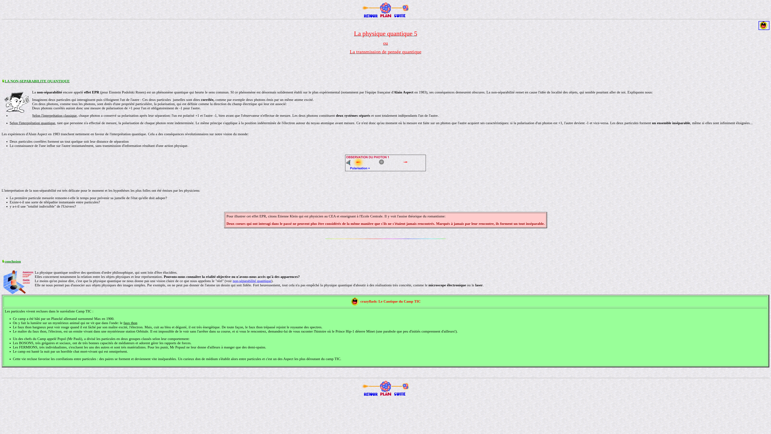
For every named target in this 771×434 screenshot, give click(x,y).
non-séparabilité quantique (252, 281)
